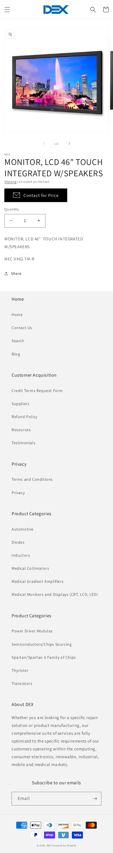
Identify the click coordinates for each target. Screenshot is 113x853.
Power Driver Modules (32, 631)
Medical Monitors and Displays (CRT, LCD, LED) (55, 594)
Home (17, 314)
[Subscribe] (94, 798)
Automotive (23, 529)
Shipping (10, 182)
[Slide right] (69, 143)
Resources (21, 429)
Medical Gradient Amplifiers (37, 581)
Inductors (21, 555)
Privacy (18, 492)
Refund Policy (24, 416)
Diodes (18, 542)
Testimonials (23, 442)
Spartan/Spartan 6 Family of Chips (44, 657)
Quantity (11, 209)
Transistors (22, 683)
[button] (7, 9)
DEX (49, 845)
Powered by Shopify (64, 845)
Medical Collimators (30, 568)
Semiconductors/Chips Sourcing (42, 644)
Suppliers (20, 403)
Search (18, 340)
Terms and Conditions (32, 479)
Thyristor (20, 670)
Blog (16, 354)
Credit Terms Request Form (37, 390)
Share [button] (16, 273)
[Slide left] (43, 143)
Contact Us (22, 327)
